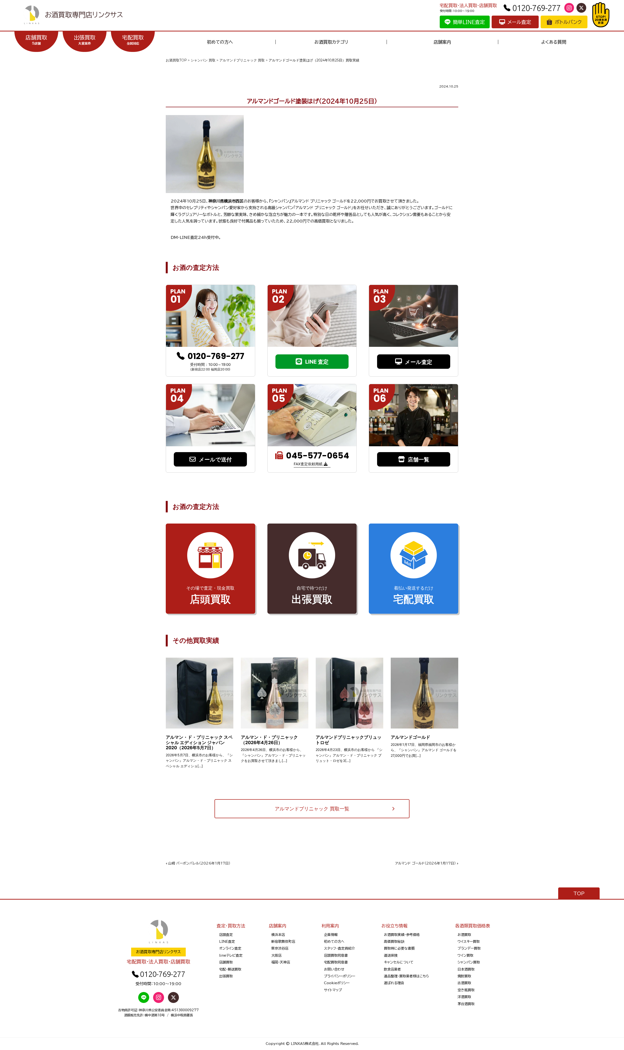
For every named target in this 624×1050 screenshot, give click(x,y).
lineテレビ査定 (231, 955)
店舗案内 (442, 42)
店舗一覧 (418, 459)
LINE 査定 (317, 362)
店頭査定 (226, 934)
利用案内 (330, 926)
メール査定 (519, 21)
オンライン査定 (230, 948)
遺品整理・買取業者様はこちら (406, 976)
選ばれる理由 (394, 983)
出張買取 (84, 40)
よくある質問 (553, 42)
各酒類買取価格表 (472, 926)
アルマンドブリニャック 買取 (242, 60)
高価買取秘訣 (394, 941)
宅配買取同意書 (336, 962)
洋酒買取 (464, 997)
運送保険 (391, 955)
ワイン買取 (465, 955)
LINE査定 (227, 941)
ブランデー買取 (469, 948)
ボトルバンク (568, 21)
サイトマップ (333, 990)
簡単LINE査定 (469, 21)
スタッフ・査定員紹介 (339, 948)
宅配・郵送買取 (230, 969)
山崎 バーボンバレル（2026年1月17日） (199, 863)
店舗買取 (36, 40)
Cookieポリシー (337, 983)
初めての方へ (220, 42)
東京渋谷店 (279, 948)
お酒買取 (464, 934)
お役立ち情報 (394, 926)
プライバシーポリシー (339, 976)
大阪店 (276, 955)
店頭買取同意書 (336, 955)
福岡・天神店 (280, 962)
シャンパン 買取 (203, 60)
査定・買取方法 (231, 926)
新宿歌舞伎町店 (283, 941)
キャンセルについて (398, 962)
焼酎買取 (464, 976)
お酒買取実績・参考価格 (402, 934)
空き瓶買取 (466, 990)
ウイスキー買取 (469, 941)
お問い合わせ (334, 969)
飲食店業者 (392, 969)
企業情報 (331, 934)
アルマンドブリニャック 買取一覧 (312, 809)
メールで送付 (215, 459)
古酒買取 (464, 983)
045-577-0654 (317, 455)
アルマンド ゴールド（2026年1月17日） (425, 863)
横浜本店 (278, 934)
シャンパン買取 (469, 962)
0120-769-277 (536, 7)
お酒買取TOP (176, 60)
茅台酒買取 (466, 1004)
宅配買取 (133, 40)
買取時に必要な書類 (399, 948)
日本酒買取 (466, 969)
